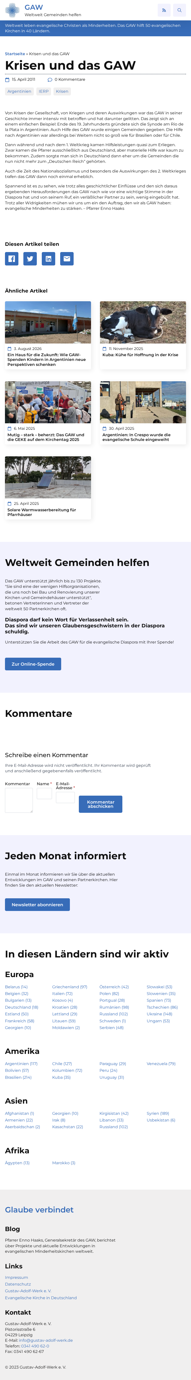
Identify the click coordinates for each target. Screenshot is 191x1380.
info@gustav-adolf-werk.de (46, 1340)
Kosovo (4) (62, 1000)
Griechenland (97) (69, 987)
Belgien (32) (16, 993)
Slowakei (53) (159, 987)
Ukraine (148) (159, 1014)
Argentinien (19, 91)
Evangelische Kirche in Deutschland (41, 1297)
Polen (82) (109, 993)
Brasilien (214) (18, 1077)
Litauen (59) (64, 1021)
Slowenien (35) (161, 993)
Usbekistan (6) (161, 1120)
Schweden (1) (112, 1021)
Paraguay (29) (112, 1063)
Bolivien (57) (17, 1070)
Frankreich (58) (19, 1021)
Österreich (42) (114, 987)
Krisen (62, 91)
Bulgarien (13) (18, 1000)
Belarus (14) (16, 987)
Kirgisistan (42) (114, 1113)
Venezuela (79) (161, 1063)
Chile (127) (62, 1063)
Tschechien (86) (162, 1007)
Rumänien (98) (114, 1007)
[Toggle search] (179, 10)
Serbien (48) (111, 1027)
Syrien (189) (158, 1113)
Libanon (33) (111, 1120)
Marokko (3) (63, 1163)
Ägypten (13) (17, 1163)
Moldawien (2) (66, 1027)
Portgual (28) (112, 1000)
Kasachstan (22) (67, 1126)
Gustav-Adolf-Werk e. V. (28, 1291)
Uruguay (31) (111, 1077)
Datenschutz (18, 1284)
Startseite (15, 53)
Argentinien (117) (21, 1063)
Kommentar (17, 784)
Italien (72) (62, 993)
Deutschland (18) (21, 1007)
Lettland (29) (64, 1014)
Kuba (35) (61, 1077)
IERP (43, 91)
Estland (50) (17, 1014)
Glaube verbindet (39, 1209)
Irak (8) (58, 1120)
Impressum (16, 1277)
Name (44, 784)
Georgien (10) (18, 1027)
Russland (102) (113, 1014)
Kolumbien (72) (67, 1070)
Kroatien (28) (64, 1007)
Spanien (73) (159, 1000)
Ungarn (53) (158, 1021)
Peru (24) (108, 1070)
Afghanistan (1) (19, 1113)
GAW (34, 7)
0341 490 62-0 (35, 1346)
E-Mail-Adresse (65, 786)
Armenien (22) (19, 1120)
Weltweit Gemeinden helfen (53, 14)
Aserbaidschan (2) (22, 1126)
